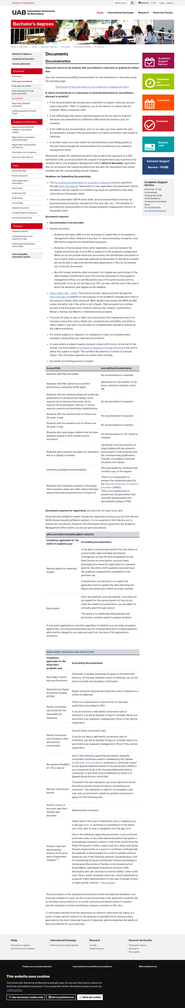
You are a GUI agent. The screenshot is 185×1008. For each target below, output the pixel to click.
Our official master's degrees (23, 948)
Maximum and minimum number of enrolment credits (23, 130)
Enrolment (66, 47)
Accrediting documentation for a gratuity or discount (83, 182)
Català (162, 3)
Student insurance (20, 208)
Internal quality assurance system (21, 255)
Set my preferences (63, 997)
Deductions (17, 198)
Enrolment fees (19, 171)
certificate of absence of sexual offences (100, 347)
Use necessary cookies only (27, 997)
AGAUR (111, 607)
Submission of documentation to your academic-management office (92, 86)
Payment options (20, 231)
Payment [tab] (18, 226)
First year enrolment (82, 47)
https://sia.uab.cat (68, 186)
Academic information (23, 59)
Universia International (22, 157)
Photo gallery (134, 952)
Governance (134, 948)
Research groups (97, 948)
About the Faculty (163, 12)
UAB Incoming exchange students (64, 945)
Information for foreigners (24, 152)
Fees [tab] (15, 165)
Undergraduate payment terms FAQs (23, 245)
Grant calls (17, 188)
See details (108, 882)
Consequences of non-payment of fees (22, 237)
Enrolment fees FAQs (22, 217)
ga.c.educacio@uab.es (155, 210)
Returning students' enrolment (21, 104)
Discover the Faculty (140, 940)
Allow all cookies (91, 997)
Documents (17, 98)
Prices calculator (20, 175)
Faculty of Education (23, 2)
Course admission (21, 64)
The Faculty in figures (137, 945)
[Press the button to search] (132, 3)
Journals (93, 945)
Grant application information (20, 182)
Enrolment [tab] (18, 71)
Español (170, 3)
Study (100, 12)
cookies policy (14, 989)
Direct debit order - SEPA (63, 293)
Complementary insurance (24, 213)
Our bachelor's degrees (20, 945)
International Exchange (121, 12)
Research (143, 12)
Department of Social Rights (87, 762)
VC (154, 3)
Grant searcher (19, 193)
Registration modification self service (24, 146)
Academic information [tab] (25, 121)
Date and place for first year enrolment (23, 92)
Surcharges (17, 203)
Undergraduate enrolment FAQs (24, 112)
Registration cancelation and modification (23, 138)
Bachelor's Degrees (49, 47)
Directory (145, 3)
